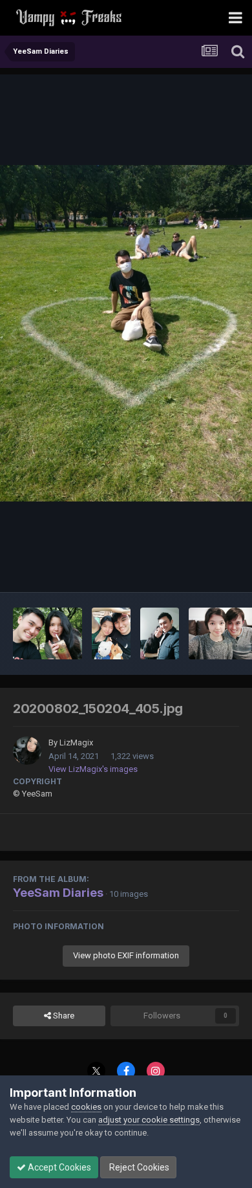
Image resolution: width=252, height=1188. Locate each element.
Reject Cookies (138, 1167)
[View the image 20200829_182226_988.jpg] (159, 633)
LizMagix (76, 742)
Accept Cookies (58, 1167)
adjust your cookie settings (149, 1120)
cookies (86, 1107)
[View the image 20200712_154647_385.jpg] (111, 633)
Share (62, 1015)
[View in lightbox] (126, 333)
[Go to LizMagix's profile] (27, 750)
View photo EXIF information (126, 955)
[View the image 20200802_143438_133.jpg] (47, 633)
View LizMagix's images (93, 769)
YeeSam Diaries (58, 892)
